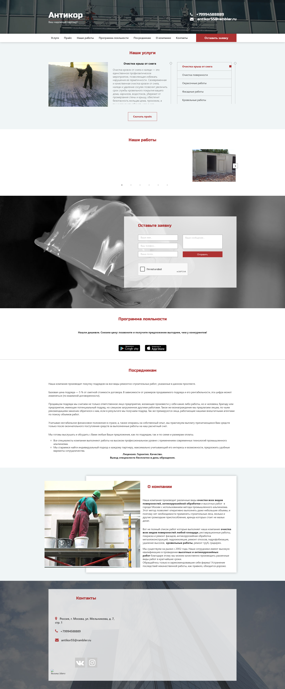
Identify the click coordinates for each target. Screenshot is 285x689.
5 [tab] (158, 185)
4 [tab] (149, 185)
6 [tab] (167, 185)
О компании (163, 37)
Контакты (182, 37)
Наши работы (85, 37)
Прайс (68, 37)
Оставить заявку (216, 38)
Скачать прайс (142, 116)
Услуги (55, 37)
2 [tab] (131, 185)
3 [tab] (140, 185)
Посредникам (142, 37)
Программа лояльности (114, 37)
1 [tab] (122, 185)
